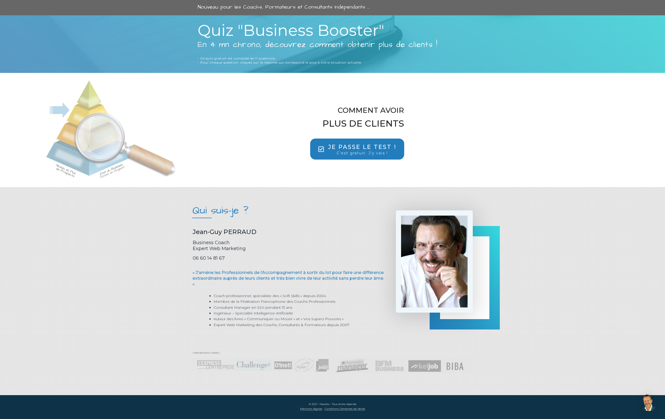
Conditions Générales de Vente (345, 408)
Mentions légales (311, 408)
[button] (649, 403)
